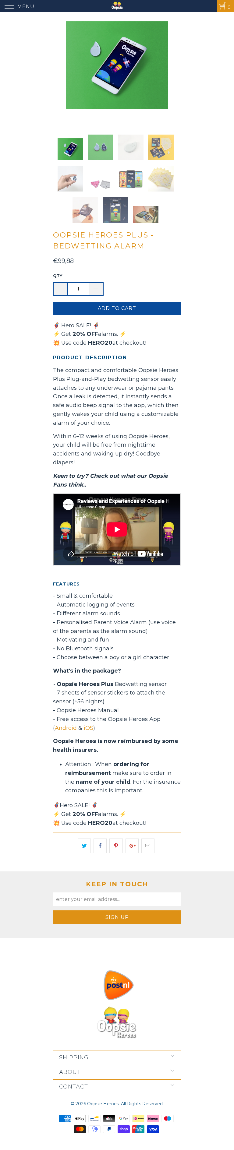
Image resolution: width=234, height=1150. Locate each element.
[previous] (60, 72)
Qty (57, 275)
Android (66, 728)
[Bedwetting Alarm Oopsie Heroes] (117, 6)
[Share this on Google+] (132, 846)
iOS (88, 728)
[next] (174, 72)
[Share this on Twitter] (84, 846)
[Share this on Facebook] (100, 846)
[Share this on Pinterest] (115, 846)
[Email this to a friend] (147, 846)
